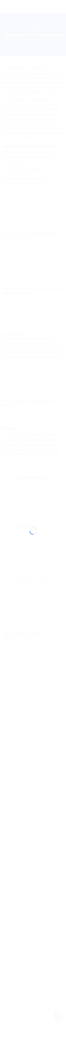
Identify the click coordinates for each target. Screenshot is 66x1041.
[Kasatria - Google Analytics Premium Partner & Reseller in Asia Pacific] (33, 517)
